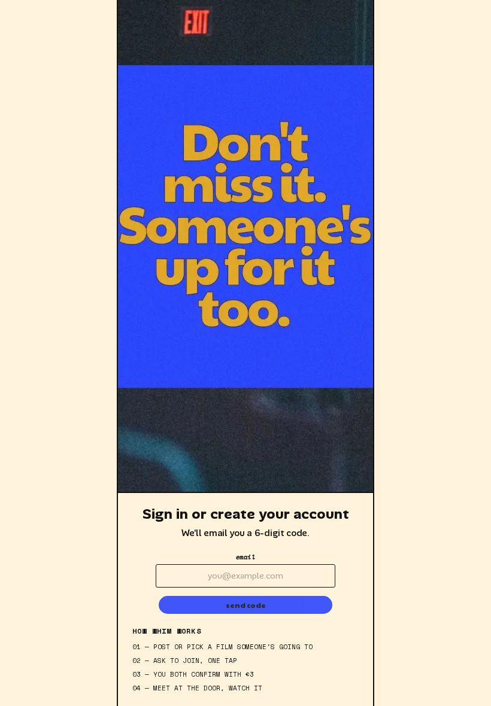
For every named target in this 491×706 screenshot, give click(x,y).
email (246, 557)
